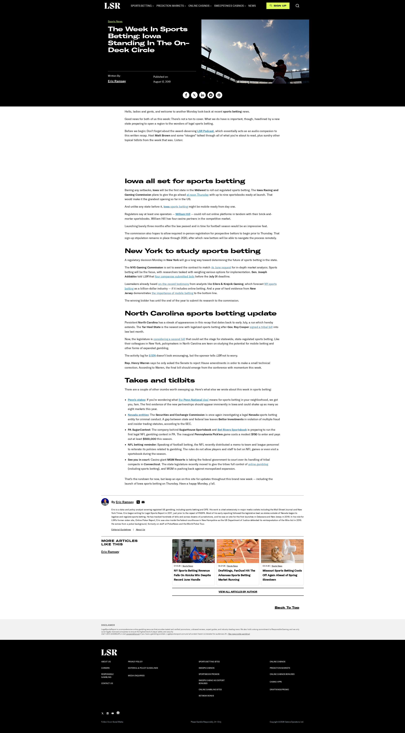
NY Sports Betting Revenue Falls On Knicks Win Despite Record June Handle (192, 575)
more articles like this (119, 542)
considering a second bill (169, 339)
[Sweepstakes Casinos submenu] (245, 6)
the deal (194, 400)
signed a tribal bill (261, 327)
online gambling (258, 464)
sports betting (176, 206)
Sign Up (280, 5)
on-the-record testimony (173, 284)
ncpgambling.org (133, 634)
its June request (221, 267)
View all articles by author (238, 591)
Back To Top (287, 607)
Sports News (115, 21)
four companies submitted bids (174, 276)
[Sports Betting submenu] (153, 6)
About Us (140, 529)
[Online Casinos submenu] (211, 6)
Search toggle (297, 5)
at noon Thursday (198, 194)
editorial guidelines (121, 529)
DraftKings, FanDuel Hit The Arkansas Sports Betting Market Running (236, 575)
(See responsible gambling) (239, 634)
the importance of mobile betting (172, 293)
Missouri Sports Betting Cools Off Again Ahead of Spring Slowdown (282, 575)
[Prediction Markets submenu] (185, 6)
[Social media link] (186, 95)
